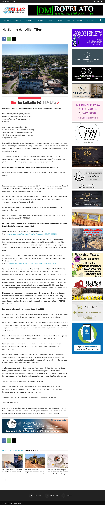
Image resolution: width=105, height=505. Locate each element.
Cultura (49, 20)
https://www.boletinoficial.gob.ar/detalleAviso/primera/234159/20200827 (32, 264)
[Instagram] (97, 1)
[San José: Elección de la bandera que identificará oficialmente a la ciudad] (12, 461)
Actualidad (8, 20)
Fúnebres (80, 20)
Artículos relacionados (12, 451)
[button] (100, 20)
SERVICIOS (90, 20)
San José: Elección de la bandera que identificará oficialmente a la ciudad (12, 472)
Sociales (70, 20)
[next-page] (7, 480)
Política (40, 20)
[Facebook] (94, 1)
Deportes (30, 20)
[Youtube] (101, 1)
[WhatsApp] (9, 39)
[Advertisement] (52, 126)
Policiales (19, 20)
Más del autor (31, 451)
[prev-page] (3, 480)
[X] (14, 39)
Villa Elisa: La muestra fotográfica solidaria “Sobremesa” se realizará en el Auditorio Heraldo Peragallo (57, 472)
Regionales (59, 20)
